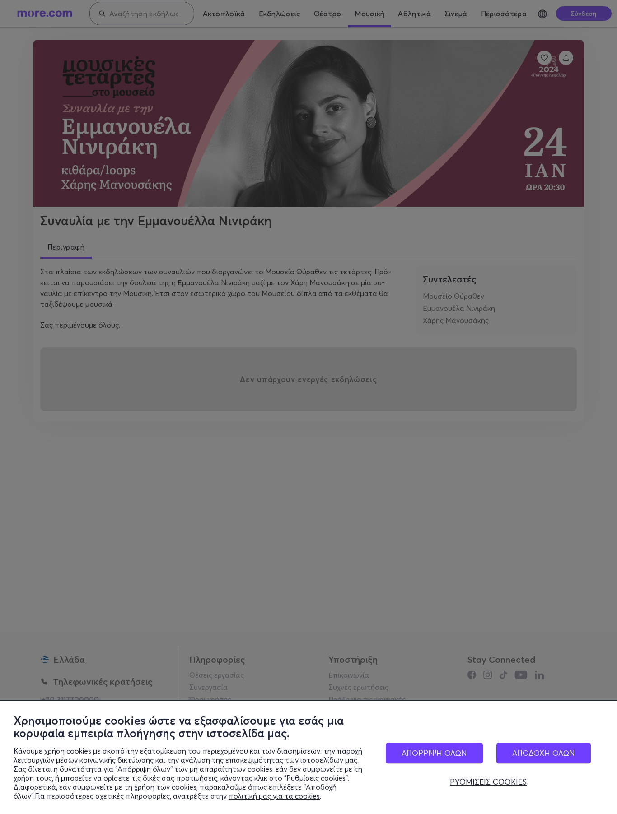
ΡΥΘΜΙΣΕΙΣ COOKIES (488, 781)
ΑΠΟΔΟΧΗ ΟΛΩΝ (543, 753)
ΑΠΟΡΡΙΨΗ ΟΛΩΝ (434, 753)
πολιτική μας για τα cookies (274, 795)
